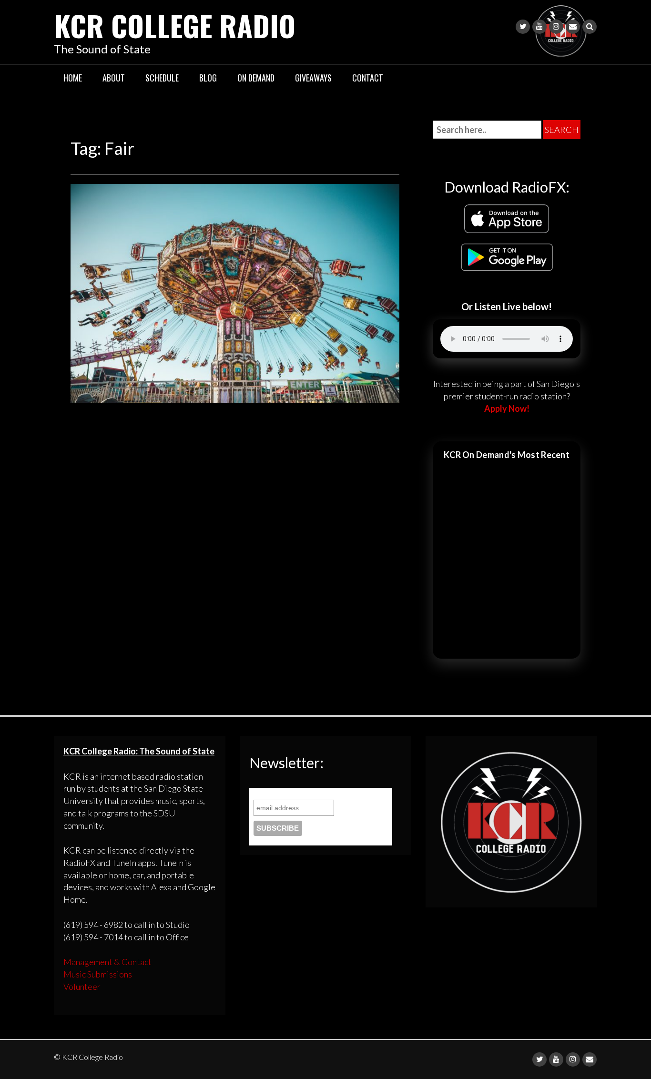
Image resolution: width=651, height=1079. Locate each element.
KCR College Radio (174, 25)
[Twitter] (523, 27)
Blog (208, 77)
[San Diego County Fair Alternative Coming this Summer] (235, 292)
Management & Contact (107, 962)
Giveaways (313, 77)
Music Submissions (97, 974)
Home (72, 77)
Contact (367, 77)
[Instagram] (556, 27)
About (113, 77)
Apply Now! (506, 408)
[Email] (573, 27)
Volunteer (82, 986)
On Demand (256, 77)
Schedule (162, 77)
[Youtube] (539, 27)
